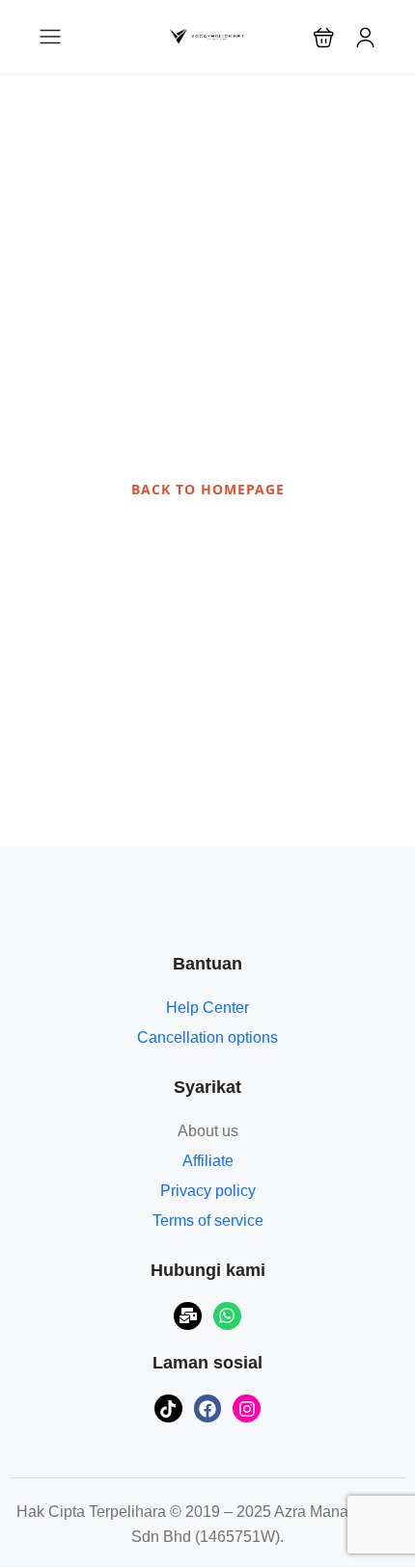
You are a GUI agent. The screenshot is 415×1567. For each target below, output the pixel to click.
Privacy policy (208, 1190)
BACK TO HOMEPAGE (208, 489)
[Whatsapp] (227, 1316)
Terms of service (207, 1220)
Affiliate (208, 1161)
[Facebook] (208, 1408)
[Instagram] (247, 1408)
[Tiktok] (168, 1408)
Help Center (207, 1007)
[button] (324, 37)
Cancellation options (207, 1037)
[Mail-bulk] (188, 1316)
